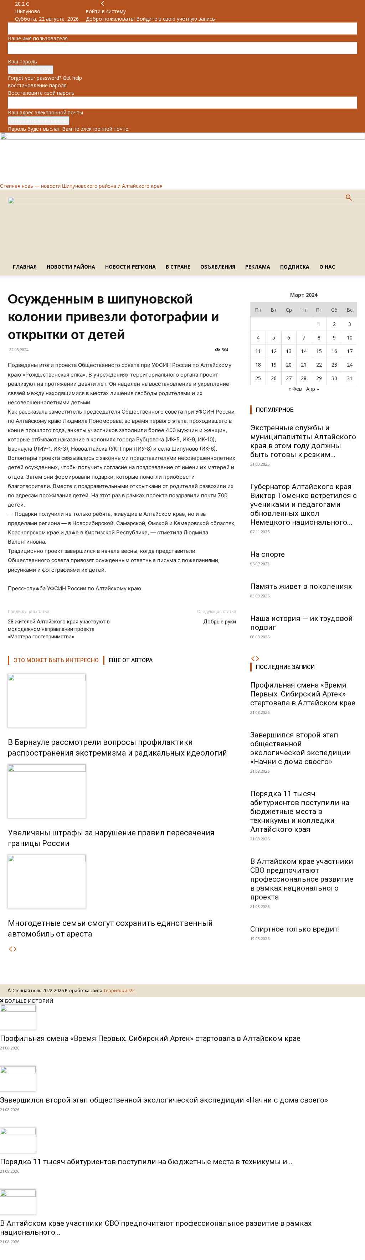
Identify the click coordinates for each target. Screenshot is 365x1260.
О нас (327, 266)
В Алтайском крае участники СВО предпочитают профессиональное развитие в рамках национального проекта (301, 879)
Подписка (294, 266)
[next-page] (15, 949)
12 (274, 351)
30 (334, 378)
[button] (348, 198)
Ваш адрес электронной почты (45, 112)
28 (304, 378)
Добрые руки (219, 621)
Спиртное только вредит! (295, 929)
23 (334, 364)
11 (258, 351)
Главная (25, 266)
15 (319, 351)
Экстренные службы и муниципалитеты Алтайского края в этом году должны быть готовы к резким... (303, 441)
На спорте (267, 554)
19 (274, 364)
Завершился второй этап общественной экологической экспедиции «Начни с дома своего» (300, 748)
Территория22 (119, 990)
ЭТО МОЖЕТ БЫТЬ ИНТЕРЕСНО (56, 660)
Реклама (257, 266)
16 (334, 351)
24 (350, 364)
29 (319, 378)
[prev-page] (10, 949)
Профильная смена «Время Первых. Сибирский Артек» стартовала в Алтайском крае (302, 694)
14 (304, 351)
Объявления (217, 266)
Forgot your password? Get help (45, 77)
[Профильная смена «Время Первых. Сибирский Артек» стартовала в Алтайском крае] (182, 1017)
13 (289, 351)
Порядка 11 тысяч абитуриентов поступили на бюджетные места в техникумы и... (146, 1161)
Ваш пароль (22, 61)
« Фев (295, 388)
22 (319, 364)
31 (350, 378)
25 (258, 378)
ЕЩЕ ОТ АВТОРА (131, 660)
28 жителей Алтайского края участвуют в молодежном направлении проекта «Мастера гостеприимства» (59, 629)
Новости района (71, 266)
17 (350, 351)
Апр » (312, 388)
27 (289, 378)
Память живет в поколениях (301, 586)
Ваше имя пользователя (38, 38)
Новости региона (130, 266)
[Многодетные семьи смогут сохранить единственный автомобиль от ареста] (122, 881)
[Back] (102, 3)
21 (304, 364)
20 (289, 364)
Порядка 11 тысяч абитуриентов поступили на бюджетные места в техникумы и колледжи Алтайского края (299, 811)
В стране (178, 266)
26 (274, 378)
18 (258, 364)
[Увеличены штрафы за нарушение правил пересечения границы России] (122, 791)
